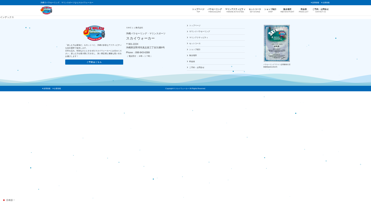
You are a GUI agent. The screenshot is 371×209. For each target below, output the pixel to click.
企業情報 (326, 2)
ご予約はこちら (94, 62)
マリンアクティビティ (198, 37)
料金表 (192, 61)
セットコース (195, 43)
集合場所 (193, 55)
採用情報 (315, 2)
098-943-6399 (142, 52)
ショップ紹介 (195, 49)
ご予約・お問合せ (196, 67)
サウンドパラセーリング (199, 31)
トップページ (195, 25)
